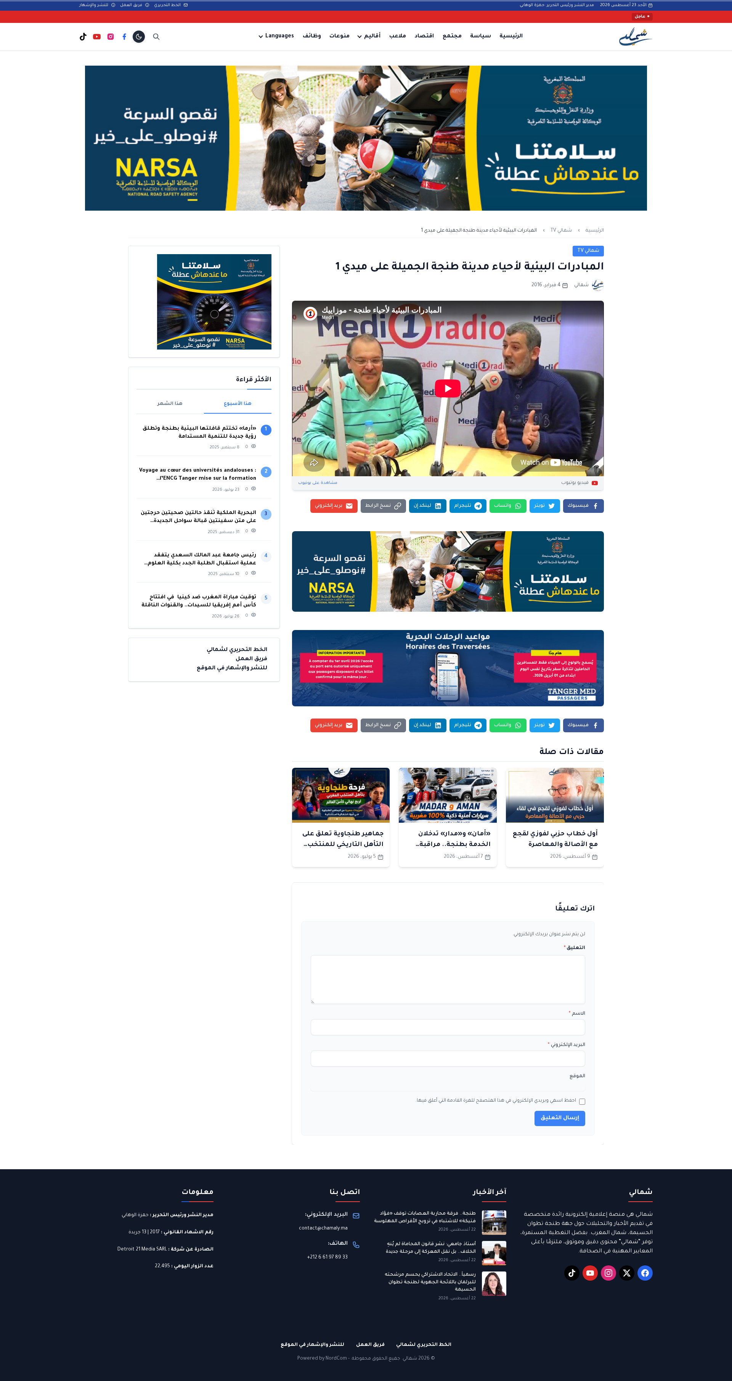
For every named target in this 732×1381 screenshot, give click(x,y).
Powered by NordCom (322, 1359)
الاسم (577, 1014)
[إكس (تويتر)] (626, 1273)
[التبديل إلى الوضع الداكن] (139, 37)
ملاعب (397, 37)
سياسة (480, 37)
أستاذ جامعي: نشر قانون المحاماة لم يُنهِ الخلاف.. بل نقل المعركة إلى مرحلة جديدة (431, 1248)
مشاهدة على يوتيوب (317, 483)
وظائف (312, 37)
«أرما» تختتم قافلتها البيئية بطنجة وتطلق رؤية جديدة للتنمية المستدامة (199, 433)
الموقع (577, 1076)
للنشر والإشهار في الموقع (232, 669)
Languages (279, 37)
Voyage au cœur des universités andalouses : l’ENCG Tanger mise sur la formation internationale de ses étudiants (197, 475)
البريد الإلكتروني (566, 1045)
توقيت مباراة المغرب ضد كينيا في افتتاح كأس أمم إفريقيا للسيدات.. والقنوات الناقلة (198, 601)
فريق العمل (131, 5)
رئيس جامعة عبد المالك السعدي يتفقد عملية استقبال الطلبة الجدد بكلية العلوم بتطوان (202, 560)
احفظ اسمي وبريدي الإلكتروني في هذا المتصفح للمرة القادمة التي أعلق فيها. (496, 1101)
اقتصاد (424, 37)
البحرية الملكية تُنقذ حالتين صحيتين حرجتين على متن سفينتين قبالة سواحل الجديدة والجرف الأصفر (198, 517)
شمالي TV (561, 231)
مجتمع (452, 37)
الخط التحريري (168, 5)
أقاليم (372, 37)
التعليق (574, 948)
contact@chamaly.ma (323, 1228)
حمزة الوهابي (135, 1215)
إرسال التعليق (560, 1118)
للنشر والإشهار (94, 5)
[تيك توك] (83, 36)
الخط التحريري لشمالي (237, 650)
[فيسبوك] (124, 36)
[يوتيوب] (97, 36)
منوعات (339, 37)
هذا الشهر (170, 404)
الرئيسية (511, 37)
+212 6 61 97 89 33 (327, 1257)
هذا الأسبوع (238, 404)
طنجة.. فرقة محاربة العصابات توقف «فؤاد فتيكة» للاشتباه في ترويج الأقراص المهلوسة (425, 1217)
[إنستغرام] (110, 36)
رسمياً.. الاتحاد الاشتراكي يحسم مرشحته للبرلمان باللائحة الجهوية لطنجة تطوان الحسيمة (430, 1282)
